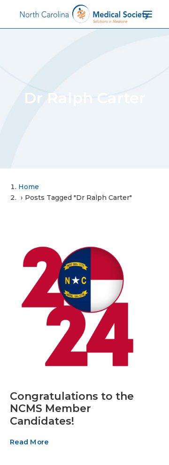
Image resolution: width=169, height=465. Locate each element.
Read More (29, 442)
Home (28, 187)
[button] (77, 306)
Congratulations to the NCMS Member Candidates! (72, 408)
